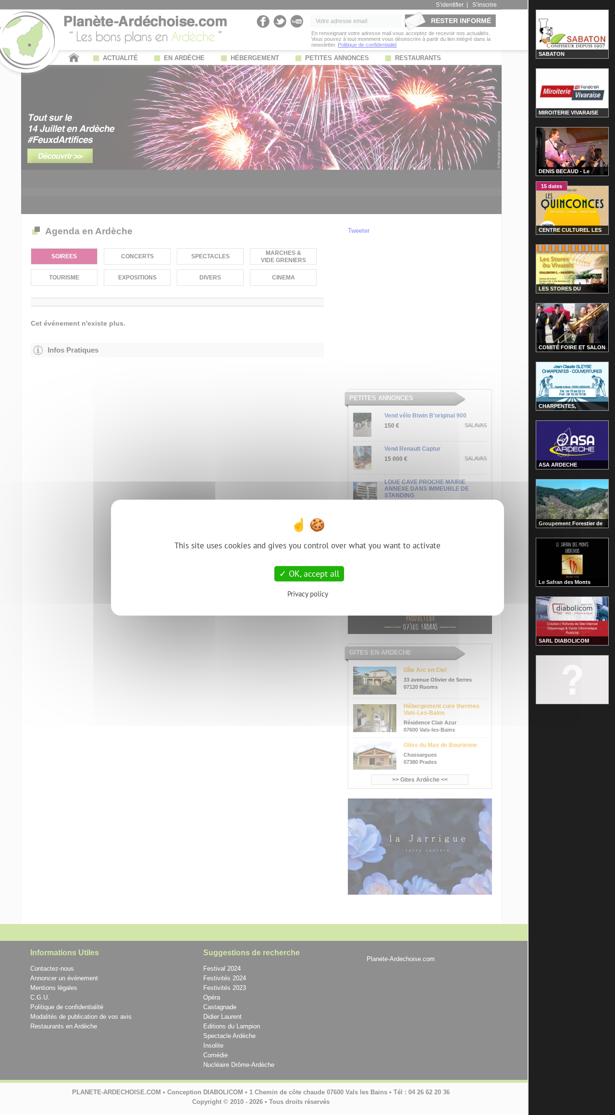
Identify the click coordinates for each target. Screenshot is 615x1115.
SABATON (552, 54)
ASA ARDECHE (558, 465)
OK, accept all (312, 573)
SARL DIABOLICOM (564, 641)
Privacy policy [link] (307, 593)
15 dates (551, 186)
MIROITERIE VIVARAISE (568, 112)
